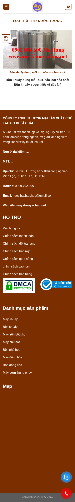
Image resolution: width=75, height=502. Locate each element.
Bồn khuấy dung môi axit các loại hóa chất (37, 72)
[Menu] (6, 7)
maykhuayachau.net (31, 205)
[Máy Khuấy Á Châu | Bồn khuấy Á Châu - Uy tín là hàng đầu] (37, 6)
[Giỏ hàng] (68, 7)
